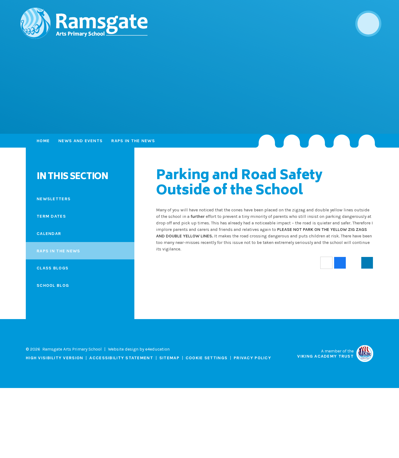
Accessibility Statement (121, 357)
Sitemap (169, 357)
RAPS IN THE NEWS (133, 140)
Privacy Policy (252, 357)
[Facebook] (317, 141)
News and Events (80, 140)
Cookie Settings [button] (206, 357)
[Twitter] (292, 141)
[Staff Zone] (342, 141)
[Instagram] (267, 141)
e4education (157, 349)
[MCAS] (367, 141)
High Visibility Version (54, 357)
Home (43, 140)
